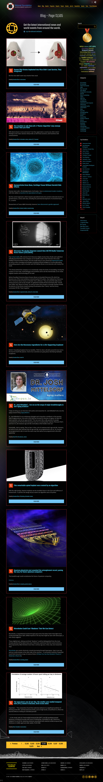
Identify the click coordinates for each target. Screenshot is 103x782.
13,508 (61, 743)
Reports (57, 6)
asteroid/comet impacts (86, 103)
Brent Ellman (85, 195)
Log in (27, 31)
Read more (36, 84)
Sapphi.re (30, 777)
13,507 (55, 743)
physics (26, 660)
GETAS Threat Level (11, 766)
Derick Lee (85, 180)
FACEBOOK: (24, 763)
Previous (14, 743)
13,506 (50, 743)
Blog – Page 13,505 (51, 16)
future (90, 55)
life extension (20, 437)
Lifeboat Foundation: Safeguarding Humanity (19, 6)
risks (91, 67)
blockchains (83, 121)
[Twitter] (86, 776)
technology (92, 69)
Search (95, 26)
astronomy (83, 104)
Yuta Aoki (85, 178)
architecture (83, 101)
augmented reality (57, 260)
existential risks (83, 55)
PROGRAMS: (82, 768)
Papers (62, 6)
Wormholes (12, 650)
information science (24, 139)
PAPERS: (43, 770)
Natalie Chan (85, 189)
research (88, 67)
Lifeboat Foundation (16, 777)
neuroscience (23, 80)
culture (92, 54)
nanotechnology (30, 208)
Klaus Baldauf (86, 174)
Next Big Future (84, 226)
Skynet (82, 93)
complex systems (85, 128)
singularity (94, 67)
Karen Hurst (85, 163)
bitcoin (89, 52)
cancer (85, 54)
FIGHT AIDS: (24, 768)
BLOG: (42, 765)
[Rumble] (95, 776)
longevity (87, 64)
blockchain (93, 52)
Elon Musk (83, 90)
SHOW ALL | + (82, 209)
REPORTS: (43, 768)
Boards (47, 6)
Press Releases (93, 6)
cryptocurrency (89, 54)
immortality (85, 60)
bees (81, 109)
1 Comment (36, 139)
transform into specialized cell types (31, 193)
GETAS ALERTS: (82, 763)
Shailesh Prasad (86, 155)
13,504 (38, 743)
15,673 (31, 746)
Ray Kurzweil (83, 89)
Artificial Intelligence (85, 48)
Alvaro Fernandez (16, 727)
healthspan (89, 58)
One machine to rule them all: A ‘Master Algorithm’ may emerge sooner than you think (37, 127)
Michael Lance (86, 199)
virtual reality (16, 257)
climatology (83, 126)
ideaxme (80, 60)
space (82, 69)
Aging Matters (25, 412)
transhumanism (84, 71)
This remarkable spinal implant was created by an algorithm (36, 485)
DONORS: (62, 765)
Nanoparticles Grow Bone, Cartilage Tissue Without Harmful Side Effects (37, 186)
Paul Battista (85, 157)
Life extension (90, 62)
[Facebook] (83, 776)
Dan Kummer (86, 169)
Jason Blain (85, 201)
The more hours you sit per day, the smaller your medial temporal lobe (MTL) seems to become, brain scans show (38, 702)
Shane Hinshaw (86, 185)
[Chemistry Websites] (87, 36)
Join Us (71, 6)
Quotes (82, 6)
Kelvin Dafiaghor (86, 161)
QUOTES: (81, 770)
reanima (86, 66)
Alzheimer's (87, 46)
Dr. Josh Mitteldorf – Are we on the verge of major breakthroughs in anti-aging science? (38, 405)
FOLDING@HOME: (63, 768)
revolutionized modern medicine (52, 191)
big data (82, 110)
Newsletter (77, 6)
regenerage (91, 66)
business (82, 123)
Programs (52, 6)
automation (83, 107)
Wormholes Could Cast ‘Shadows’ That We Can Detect (34, 628)
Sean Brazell (85, 191)
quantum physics (28, 584)
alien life (22, 358)
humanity (94, 58)
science (25, 437)
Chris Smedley (86, 207)
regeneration (83, 68)
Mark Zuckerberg (84, 95)
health (84, 58)
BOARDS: (81, 765)
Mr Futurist (83, 224)
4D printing (83, 84)
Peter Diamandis (84, 85)
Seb (83, 197)
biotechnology (83, 52)
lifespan (81, 64)
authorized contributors (36, 31)
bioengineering (84, 112)
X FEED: (23, 765)
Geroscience (83, 220)
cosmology (22, 660)
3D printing (22, 496)
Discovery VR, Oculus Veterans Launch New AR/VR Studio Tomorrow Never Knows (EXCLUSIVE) (39, 251)
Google (80, 58)
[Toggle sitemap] (92, 2)
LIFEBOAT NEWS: (44, 763)
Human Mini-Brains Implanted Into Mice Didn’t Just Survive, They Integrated (37, 70)
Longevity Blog (84, 222)
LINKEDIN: (62, 763)
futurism (94, 55)
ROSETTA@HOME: (25, 770)
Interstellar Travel (93, 60)
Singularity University (85, 92)
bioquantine (91, 48)
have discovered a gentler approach (48, 204)
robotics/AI (31, 139)
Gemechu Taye (86, 159)
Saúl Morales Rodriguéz (86, 146)
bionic (81, 115)
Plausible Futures (84, 228)
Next (38, 746)
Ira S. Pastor (85, 205)
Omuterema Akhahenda (85, 171)
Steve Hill (15, 437)
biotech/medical (23, 208)
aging (81, 46)
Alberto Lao (85, 183)
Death (94, 54)
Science (11, 580)
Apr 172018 (11, 70)
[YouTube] (92, 776)
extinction (87, 55)
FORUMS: (62, 770)
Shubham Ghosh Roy (88, 149)
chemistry (82, 124)
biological (82, 114)
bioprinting (83, 117)
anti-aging (92, 46)
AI (83, 46)
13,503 (32, 743)
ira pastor (83, 62)
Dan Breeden (85, 153)
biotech (90, 50)
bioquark (85, 50)
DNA (81, 87)
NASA (91, 64)
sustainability (85, 69)
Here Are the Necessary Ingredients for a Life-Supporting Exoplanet (38, 344)
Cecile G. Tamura (87, 176)
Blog (43, 6)
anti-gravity (83, 99)
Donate (67, 6)
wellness (91, 72)
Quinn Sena (85, 151)
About (39, 6)
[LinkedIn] (89, 776)
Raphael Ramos (86, 187)
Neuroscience (94, 64)
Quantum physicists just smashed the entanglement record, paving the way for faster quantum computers (38, 571)
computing (22, 584)
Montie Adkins (86, 203)
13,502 (27, 743)
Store (87, 6)
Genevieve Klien (16, 80)
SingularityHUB (84, 230)
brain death (81, 54)
